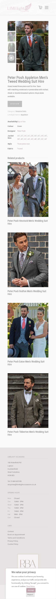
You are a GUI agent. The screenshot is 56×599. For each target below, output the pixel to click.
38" (18, 139)
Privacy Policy (13, 541)
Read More (31, 586)
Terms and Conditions (16, 538)
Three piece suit (23, 144)
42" (25, 139)
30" (35, 136)
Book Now (14, 104)
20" (18, 136)
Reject (30, 595)
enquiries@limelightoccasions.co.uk (22, 485)
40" (22, 139)
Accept (31, 590)
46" (32, 139)
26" (28, 136)
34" (42, 136)
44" (28, 139)
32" (39, 136)
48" (35, 139)
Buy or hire (21, 122)
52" (42, 139)
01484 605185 (16, 481)
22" (22, 136)
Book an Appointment (16, 535)
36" (45, 136)
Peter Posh (21, 131)
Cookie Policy (13, 544)
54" (45, 139)
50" (39, 139)
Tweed (20, 149)
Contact (11, 531)
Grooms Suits (20, 111)
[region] (31, 583)
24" (25, 136)
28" (32, 136)
